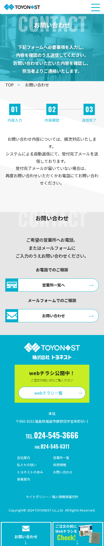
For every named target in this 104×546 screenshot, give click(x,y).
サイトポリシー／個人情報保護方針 (52, 496)
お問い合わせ (63, 472)
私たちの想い (27, 464)
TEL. (51, 435)
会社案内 (23, 457)
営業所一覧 (61, 457)
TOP (12, 85)
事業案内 (23, 479)
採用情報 (59, 464)
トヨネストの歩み (30, 472)
